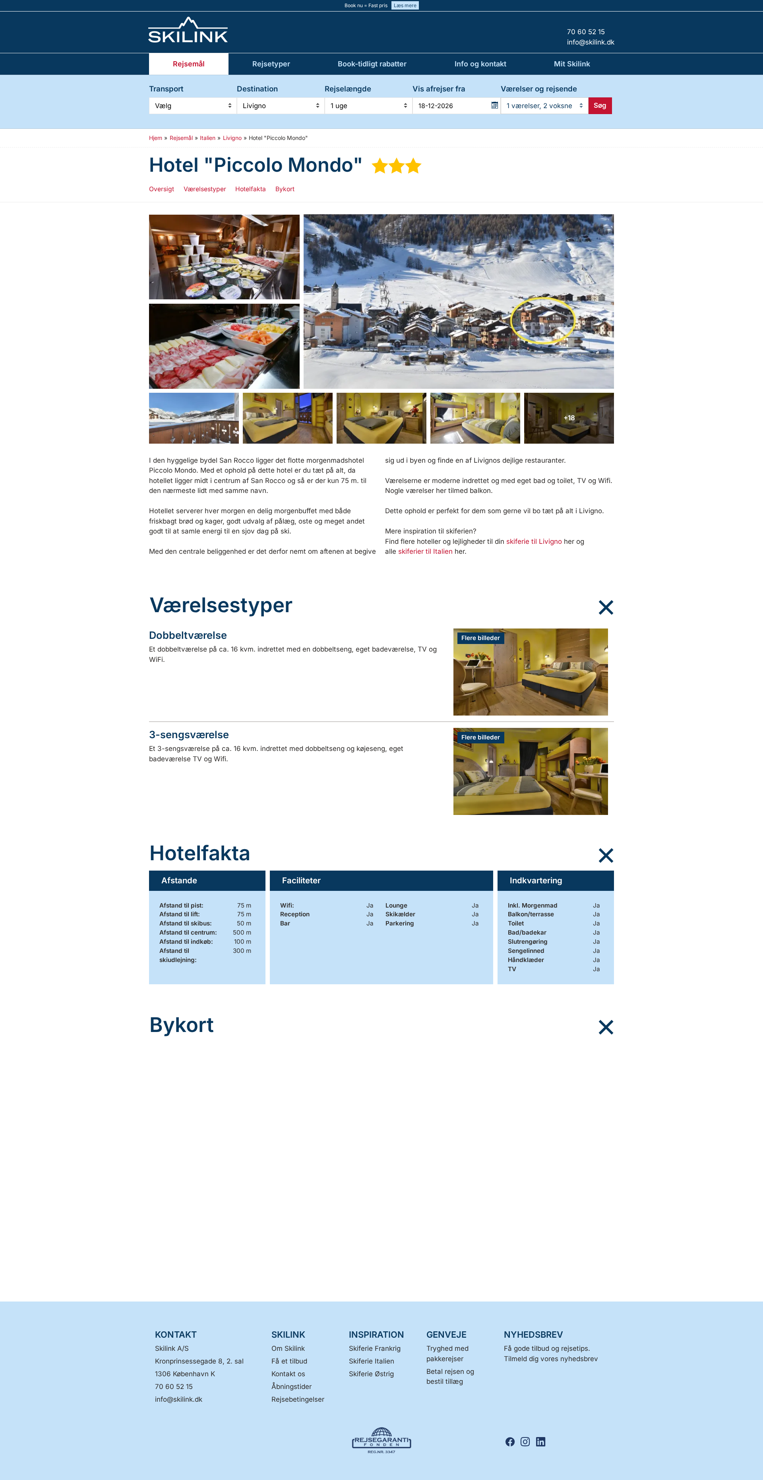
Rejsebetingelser (297, 1399)
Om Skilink (288, 1348)
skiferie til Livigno (534, 541)
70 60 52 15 (174, 1387)
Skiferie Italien (371, 1361)
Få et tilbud (289, 1361)
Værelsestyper (205, 189)
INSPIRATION (376, 1334)
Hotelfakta (250, 189)
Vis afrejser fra (438, 88)
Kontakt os (288, 1374)
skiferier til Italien (425, 551)
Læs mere (405, 5)
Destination (257, 88)
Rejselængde (348, 88)
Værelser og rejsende (539, 88)
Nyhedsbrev (533, 1334)
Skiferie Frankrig (375, 1348)
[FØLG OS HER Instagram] (527, 1442)
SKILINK (288, 1334)
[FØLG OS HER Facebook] (512, 1442)
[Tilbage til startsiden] (214, 30)
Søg (600, 105)
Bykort (284, 189)
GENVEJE (446, 1334)
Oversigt (161, 189)
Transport (166, 88)
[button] (224, 257)
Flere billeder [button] (480, 638)
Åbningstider (291, 1387)
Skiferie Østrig (371, 1374)
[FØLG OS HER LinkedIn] (542, 1442)
